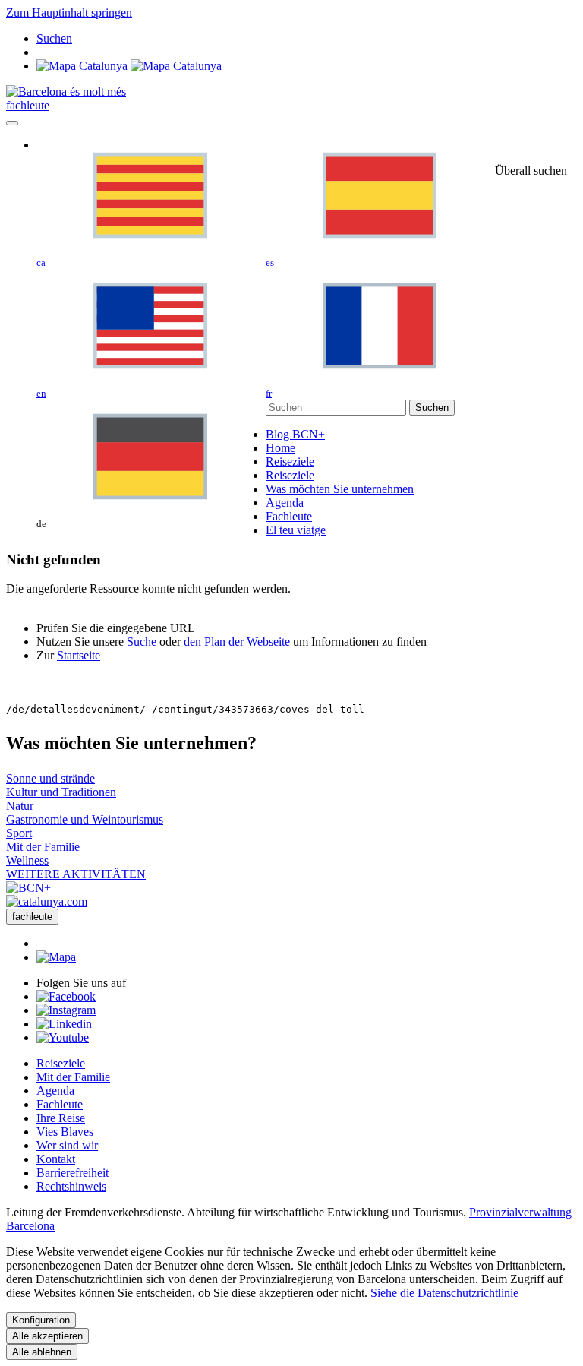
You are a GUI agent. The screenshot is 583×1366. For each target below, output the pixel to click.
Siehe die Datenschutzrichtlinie (444, 1292)
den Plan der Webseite (237, 641)
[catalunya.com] (46, 901)
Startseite (78, 655)
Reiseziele (290, 461)
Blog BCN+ (295, 434)
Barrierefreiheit (72, 1172)
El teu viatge (296, 529)
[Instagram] (66, 1010)
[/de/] (66, 91)
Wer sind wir (67, 1145)
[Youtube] (62, 1037)
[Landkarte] (129, 65)
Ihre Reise (60, 1117)
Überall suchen (531, 170)
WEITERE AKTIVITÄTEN (76, 874)
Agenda (285, 502)
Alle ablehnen (41, 1352)
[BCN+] (30, 887)
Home (280, 447)
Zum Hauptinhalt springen (69, 12)
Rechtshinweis (71, 1186)
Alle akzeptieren (47, 1336)
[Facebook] (66, 996)
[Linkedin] (64, 1023)
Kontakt (55, 1159)
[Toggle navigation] (12, 123)
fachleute (27, 105)
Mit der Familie (73, 1076)
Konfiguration (41, 1320)
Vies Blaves (64, 1131)
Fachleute (289, 516)
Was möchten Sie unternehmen (340, 488)
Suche (141, 641)
